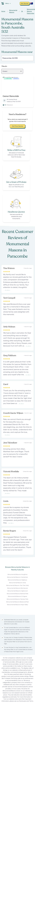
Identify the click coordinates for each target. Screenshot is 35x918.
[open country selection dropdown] (32, 3)
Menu (7, 3)
